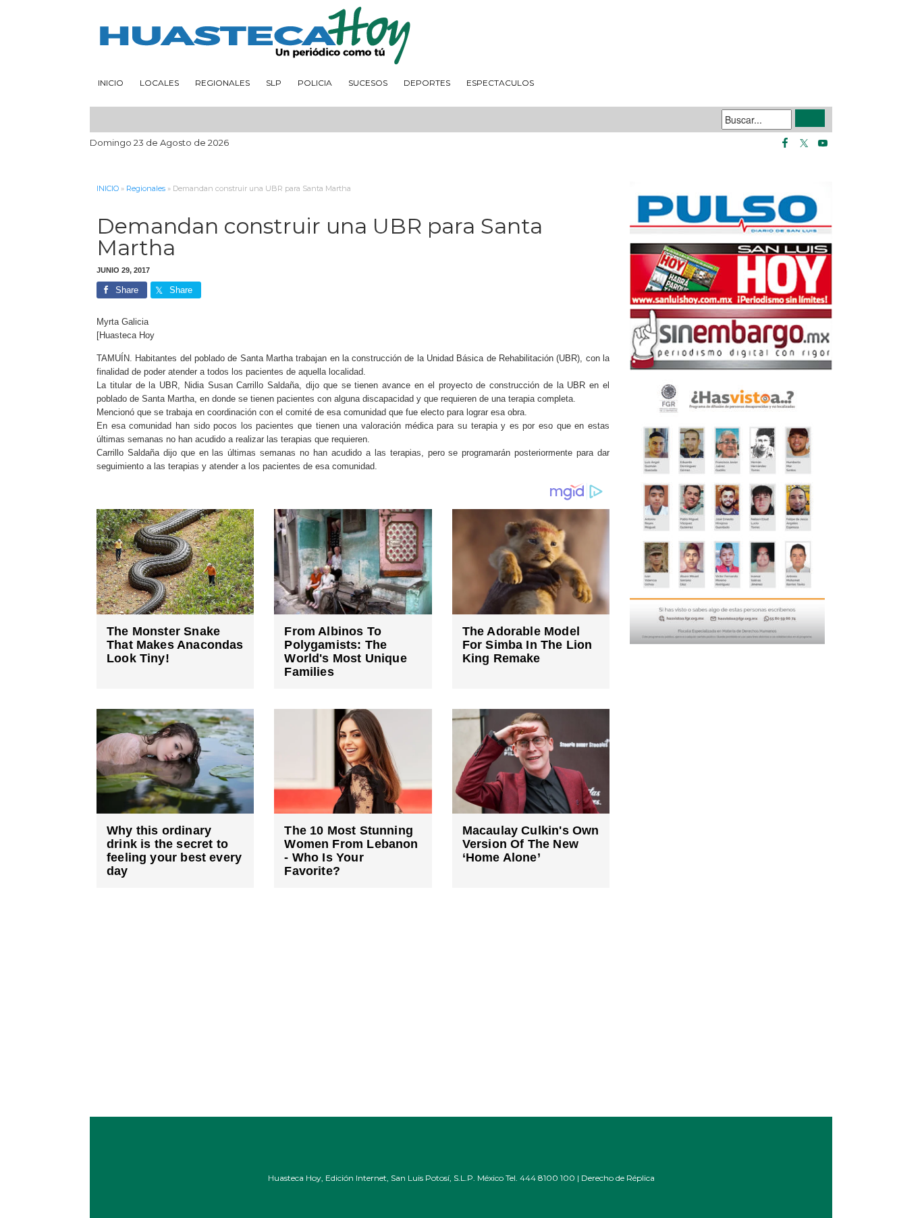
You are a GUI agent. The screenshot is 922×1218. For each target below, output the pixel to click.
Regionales (222, 83)
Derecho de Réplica (618, 1178)
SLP (273, 83)
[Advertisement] (353, 1012)
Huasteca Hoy (461, 36)
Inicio (111, 83)
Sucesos (367, 83)
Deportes (427, 83)
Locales (159, 83)
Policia (315, 83)
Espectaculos (500, 83)
